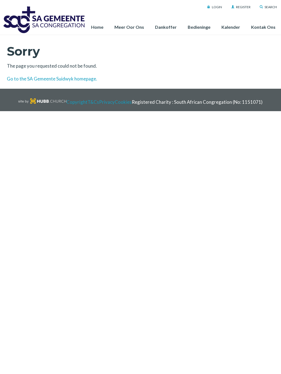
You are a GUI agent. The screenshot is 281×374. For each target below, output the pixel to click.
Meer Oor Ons (129, 27)
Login (217, 7)
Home (97, 27)
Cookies (123, 102)
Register (243, 7)
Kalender (230, 27)
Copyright (77, 102)
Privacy (107, 102)
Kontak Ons (263, 27)
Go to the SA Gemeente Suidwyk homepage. (52, 79)
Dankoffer (166, 27)
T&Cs (93, 102)
